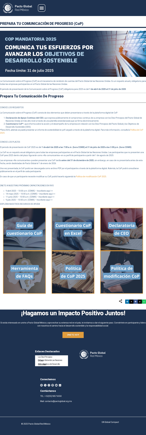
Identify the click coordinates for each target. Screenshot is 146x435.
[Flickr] (60, 385)
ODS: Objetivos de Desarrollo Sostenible (49, 364)
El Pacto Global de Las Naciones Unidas (50, 360)
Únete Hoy (73, 335)
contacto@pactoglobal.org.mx (58, 401)
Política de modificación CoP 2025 (91, 176)
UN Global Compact (110, 422)
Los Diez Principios (45, 357)
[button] (41, 8)
